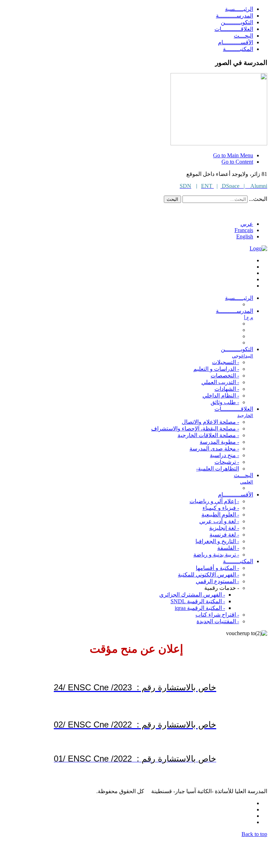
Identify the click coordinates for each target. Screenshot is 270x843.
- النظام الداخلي (220, 396)
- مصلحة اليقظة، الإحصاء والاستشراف (195, 429)
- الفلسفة (228, 548)
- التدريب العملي (220, 382)
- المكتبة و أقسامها (217, 568)
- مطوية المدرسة (219, 442)
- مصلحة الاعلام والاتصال (210, 422)
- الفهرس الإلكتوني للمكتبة (208, 575)
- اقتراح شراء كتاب (217, 615)
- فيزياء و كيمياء (220, 508)
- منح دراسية (224, 455)
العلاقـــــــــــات (233, 29)
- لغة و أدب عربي (219, 521)
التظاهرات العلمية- (217, 469)
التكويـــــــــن (237, 22)
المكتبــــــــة (238, 49)
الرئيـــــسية (239, 9)
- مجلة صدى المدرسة (214, 449)
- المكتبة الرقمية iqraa (200, 608)
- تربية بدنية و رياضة (216, 555)
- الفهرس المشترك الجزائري (192, 595)
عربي (246, 224)
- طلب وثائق (225, 402)
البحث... (258, 199)
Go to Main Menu (233, 155)
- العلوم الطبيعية (220, 515)
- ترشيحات (226, 462)
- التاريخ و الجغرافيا (217, 541)
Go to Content (237, 162)
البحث (172, 199)
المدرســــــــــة (234, 16)
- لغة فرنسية (224, 535)
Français (243, 230)
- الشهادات (226, 389)
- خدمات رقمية (221, 588)
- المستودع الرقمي (217, 581)
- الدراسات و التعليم (216, 369)
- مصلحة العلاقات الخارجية (208, 435)
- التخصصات (225, 375)
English (244, 236)
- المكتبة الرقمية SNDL (198, 601)
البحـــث (243, 36)
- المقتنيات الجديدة (218, 621)
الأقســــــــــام (235, 42)
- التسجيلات (225, 362)
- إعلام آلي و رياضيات (214, 501)
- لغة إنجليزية (224, 528)
